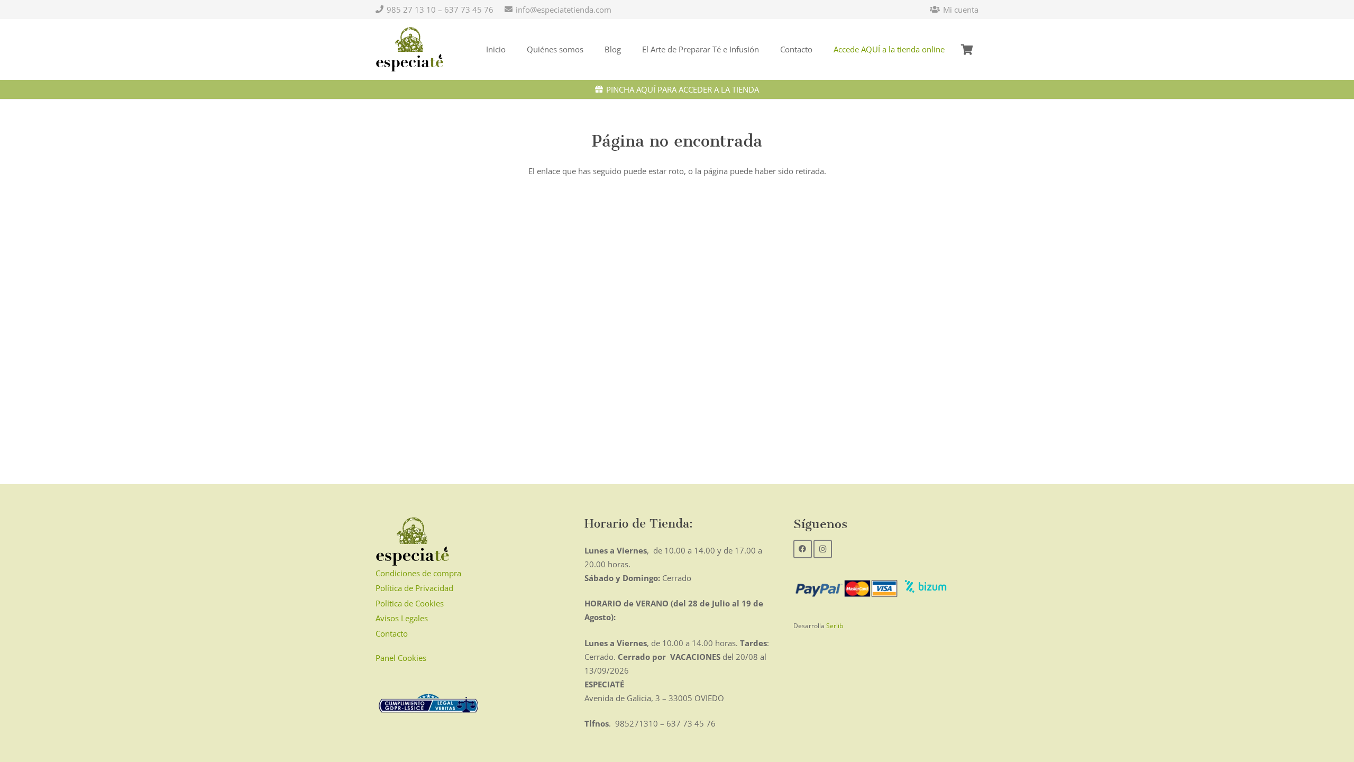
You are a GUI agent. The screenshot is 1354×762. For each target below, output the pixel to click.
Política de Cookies (410, 603)
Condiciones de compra (418, 573)
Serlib (834, 625)
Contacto (392, 633)
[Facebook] (802, 549)
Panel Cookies (401, 657)
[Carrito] (966, 49)
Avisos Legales (402, 618)
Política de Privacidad (414, 588)
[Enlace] (410, 50)
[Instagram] (822, 549)
